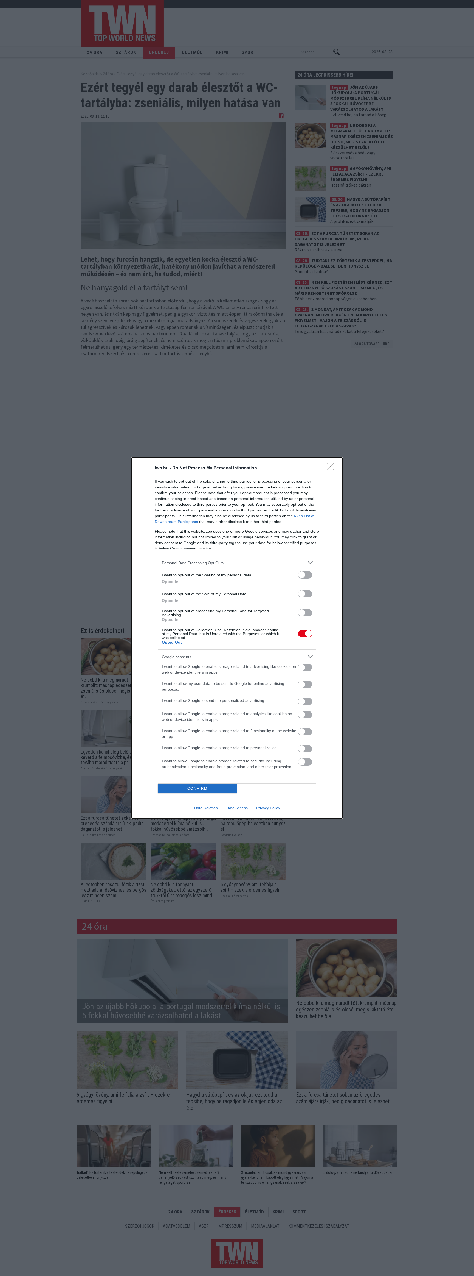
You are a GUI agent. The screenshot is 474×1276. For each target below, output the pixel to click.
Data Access (237, 808)
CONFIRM (197, 788)
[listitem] (237, 563)
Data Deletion (206, 808)
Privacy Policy (268, 808)
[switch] (305, 575)
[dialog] (237, 638)
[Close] (332, 468)
